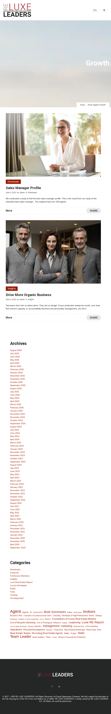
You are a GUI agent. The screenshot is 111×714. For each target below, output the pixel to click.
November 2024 (17, 417)
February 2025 (17, 407)
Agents (25, 612)
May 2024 (14, 436)
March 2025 (15, 404)
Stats (81, 633)
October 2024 (16, 420)
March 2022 (15, 519)
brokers (89, 611)
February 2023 (17, 484)
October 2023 (16, 458)
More (9, 210)
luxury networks (34, 626)
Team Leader (20, 636)
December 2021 (17, 528)
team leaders (39, 637)
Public (13, 588)
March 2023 (15, 481)
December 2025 (17, 376)
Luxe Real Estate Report (21, 582)
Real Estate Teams (20, 633)
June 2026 (15, 356)
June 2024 (15, 433)
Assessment (38, 612)
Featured (14, 572)
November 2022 (17, 493)
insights (64, 623)
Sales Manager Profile (23, 188)
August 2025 (16, 388)
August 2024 (16, 427)
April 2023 (14, 477)
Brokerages (78, 612)
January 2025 (16, 411)
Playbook (49, 630)
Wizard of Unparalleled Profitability (71, 637)
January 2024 (16, 449)
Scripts (73, 633)
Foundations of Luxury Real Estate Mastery (74, 618)
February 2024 (17, 446)
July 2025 (14, 391)
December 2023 (17, 452)
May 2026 (14, 360)
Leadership (75, 622)
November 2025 (17, 379)
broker (69, 612)
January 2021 (16, 535)
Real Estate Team (93, 630)
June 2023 (15, 471)
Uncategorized (16, 598)
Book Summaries (55, 611)
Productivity (58, 630)
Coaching (57, 615)
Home (82, 105)
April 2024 (14, 439)
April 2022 (14, 516)
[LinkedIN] (59, 686)
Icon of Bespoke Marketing (22, 622)
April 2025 (14, 401)
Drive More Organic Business (28, 295)
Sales (66, 633)
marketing (66, 626)
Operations (16, 629)
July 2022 (14, 506)
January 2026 (16, 372)
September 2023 (17, 462)
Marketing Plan (79, 626)
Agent (15, 611)
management (51, 625)
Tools (12, 592)
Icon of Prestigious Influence (49, 623)
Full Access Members (20, 576)
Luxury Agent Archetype (18, 626)
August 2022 (16, 503)
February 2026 (17, 369)
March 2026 (15, 366)
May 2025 (14, 398)
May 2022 (14, 512)
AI (31, 612)
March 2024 (15, 442)
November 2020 (17, 541)
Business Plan (16, 615)
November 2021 (17, 532)
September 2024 (17, 423)
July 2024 (14, 430)
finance (48, 619)
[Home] (17, 16)
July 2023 (14, 468)
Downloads (15, 569)
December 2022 (17, 490)
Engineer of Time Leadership (28, 619)
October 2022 (16, 497)
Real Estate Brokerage (74, 629)
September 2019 (17, 547)
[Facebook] (51, 686)
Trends (54, 637)
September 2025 (17, 385)
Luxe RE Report (93, 622)
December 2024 (17, 414)
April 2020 (14, 544)
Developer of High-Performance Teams (78, 615)
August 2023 (16, 465)
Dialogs (99, 615)
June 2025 (15, 395)
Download (13, 619)
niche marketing (91, 626)
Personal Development (34, 629)
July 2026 (14, 353)
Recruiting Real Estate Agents (47, 633)
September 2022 (17, 500)
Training (13, 595)
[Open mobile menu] (96, 10)
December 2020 (17, 538)
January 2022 (16, 525)
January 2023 (16, 487)
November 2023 (17, 455)
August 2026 (16, 350)
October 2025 (16, 382)
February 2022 (17, 522)
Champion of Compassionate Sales (37, 616)
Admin (22, 193)
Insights (13, 579)
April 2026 (14, 363)
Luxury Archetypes (18, 585)
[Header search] (104, 10)
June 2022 (15, 509)
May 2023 (14, 474)
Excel (42, 619)
